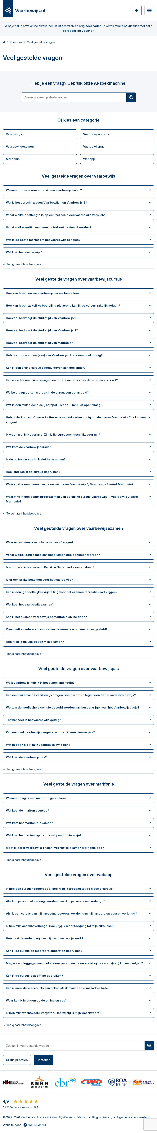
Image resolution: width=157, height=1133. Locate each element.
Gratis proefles (17, 1060)
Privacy (107, 1117)
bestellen (68, 26)
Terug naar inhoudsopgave (23, 264)
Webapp (89, 159)
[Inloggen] (137, 10)
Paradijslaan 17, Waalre (57, 1117)
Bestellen (43, 1060)
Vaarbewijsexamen (20, 146)
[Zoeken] (131, 97)
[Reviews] (26, 1101)
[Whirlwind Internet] (35, 1124)
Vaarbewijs (14, 134)
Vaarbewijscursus (96, 134)
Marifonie (13, 159)
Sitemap (81, 1117)
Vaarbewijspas (94, 146)
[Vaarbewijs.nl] (24, 8)
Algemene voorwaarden (132, 1117)
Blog (95, 1117)
